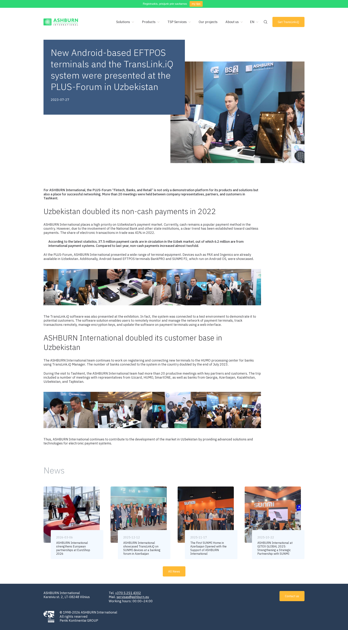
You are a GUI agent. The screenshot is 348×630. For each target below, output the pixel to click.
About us (232, 22)
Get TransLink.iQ (288, 22)
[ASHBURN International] (61, 22)
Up (333, 621)
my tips (196, 3)
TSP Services (177, 22)
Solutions (123, 22)
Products (149, 22)
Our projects (208, 22)
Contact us (292, 596)
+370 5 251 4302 (128, 593)
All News (174, 571)
